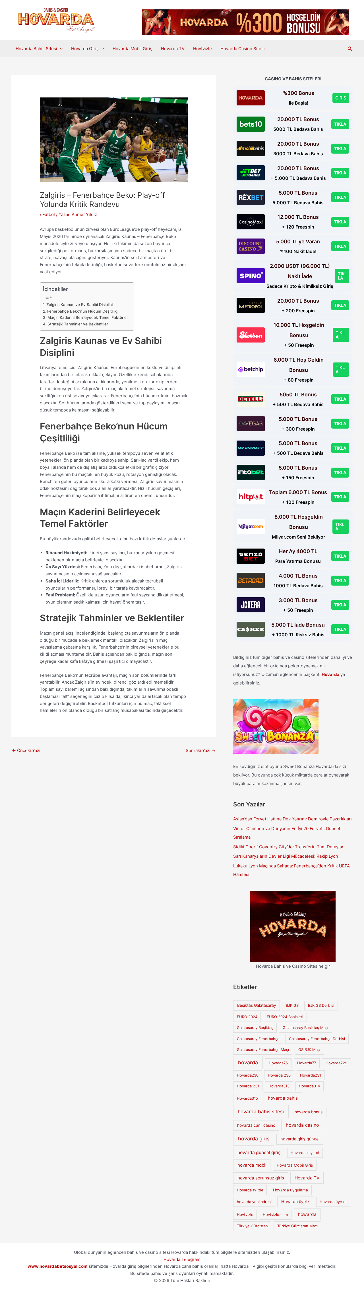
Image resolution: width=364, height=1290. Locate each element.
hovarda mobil (251, 1165)
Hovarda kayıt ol (305, 1152)
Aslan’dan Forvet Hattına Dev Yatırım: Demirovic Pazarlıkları (292, 819)
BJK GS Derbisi (321, 1005)
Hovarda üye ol (333, 1201)
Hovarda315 (247, 1098)
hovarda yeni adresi (254, 1201)
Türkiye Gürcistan (252, 1226)
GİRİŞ (340, 98)
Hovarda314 (309, 1086)
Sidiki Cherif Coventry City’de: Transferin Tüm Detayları (289, 846)
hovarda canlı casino (256, 1125)
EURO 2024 (247, 1016)
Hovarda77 (306, 1063)
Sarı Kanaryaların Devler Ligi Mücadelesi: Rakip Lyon (285, 856)
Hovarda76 (278, 1063)
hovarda (248, 1062)
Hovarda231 (310, 1075)
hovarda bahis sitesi (261, 1111)
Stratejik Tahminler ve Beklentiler (77, 324)
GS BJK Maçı (309, 1049)
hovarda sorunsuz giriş (260, 1178)
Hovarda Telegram (182, 1259)
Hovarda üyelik (295, 1201)
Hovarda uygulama (290, 1190)
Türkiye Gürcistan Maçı (297, 1226)
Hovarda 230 (279, 1075)
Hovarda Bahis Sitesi (36, 48)
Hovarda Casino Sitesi (242, 48)
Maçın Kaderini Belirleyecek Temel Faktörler (87, 317)
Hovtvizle (202, 48)
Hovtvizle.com (275, 1214)
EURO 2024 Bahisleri (285, 1016)
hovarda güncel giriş (258, 1152)
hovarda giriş (253, 1139)
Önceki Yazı (26, 750)
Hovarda (331, 674)
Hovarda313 (278, 1086)
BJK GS (292, 1005)
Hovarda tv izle (250, 1190)
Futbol (48, 214)
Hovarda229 (336, 1063)
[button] (60, 48)
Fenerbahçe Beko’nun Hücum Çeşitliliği (82, 311)
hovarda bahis (283, 1098)
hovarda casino (302, 1125)
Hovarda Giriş (85, 48)
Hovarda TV (173, 48)
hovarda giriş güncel (299, 1139)
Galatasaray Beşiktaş (255, 1027)
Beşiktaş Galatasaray (256, 1005)
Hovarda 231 (248, 1086)
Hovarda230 (247, 1075)
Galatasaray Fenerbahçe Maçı (263, 1049)
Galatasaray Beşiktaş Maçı (305, 1027)
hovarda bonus (308, 1112)
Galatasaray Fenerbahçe (258, 1038)
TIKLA (340, 124)
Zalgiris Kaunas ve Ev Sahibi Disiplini (79, 304)
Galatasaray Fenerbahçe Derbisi (317, 1038)
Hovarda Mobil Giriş (132, 48)
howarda (307, 1214)
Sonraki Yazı (201, 750)
